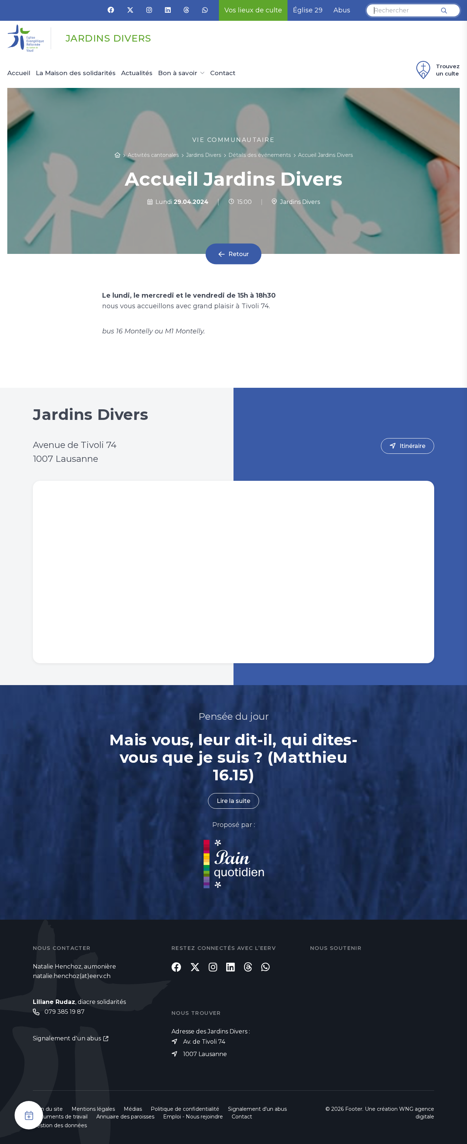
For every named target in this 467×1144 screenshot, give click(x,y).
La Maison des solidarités (76, 73)
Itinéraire (412, 445)
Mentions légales (93, 1109)
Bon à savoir (177, 73)
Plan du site (48, 1109)
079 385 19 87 (65, 1011)
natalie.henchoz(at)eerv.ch (72, 976)
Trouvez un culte (448, 70)
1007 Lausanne (205, 1054)
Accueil (18, 73)
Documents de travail (60, 1116)
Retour (238, 254)
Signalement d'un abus (67, 1038)
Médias (133, 1109)
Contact (222, 73)
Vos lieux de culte (253, 10)
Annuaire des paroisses (125, 1116)
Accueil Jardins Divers (325, 155)
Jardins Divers (298, 201)
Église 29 (308, 10)
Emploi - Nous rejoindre (193, 1116)
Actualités (137, 73)
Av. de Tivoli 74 (204, 1041)
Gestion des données (60, 1125)
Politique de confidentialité (185, 1109)
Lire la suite (233, 800)
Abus (341, 10)
